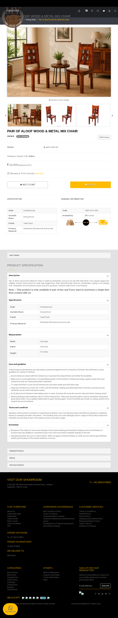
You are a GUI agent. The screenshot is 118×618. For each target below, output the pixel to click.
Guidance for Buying (87, 526)
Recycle (10, 587)
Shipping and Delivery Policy (91, 519)
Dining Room (12, 577)
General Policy (85, 514)
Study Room (12, 589)
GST (9, 526)
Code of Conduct (50, 514)
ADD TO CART (28, 185)
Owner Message (14, 514)
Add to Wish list (51, 147)
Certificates (12, 516)
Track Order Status (51, 577)
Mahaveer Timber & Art (91, 604)
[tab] (59, 255)
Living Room (12, 585)
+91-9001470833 (16, 537)
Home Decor (12, 580)
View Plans (39, 173)
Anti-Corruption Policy (52, 511)
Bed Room (11, 575)
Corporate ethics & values (53, 516)
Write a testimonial (51, 572)
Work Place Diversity (51, 526)
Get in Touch (12, 521)
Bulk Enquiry (104, 137)
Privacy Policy (84, 516)
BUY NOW (91, 185)
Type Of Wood (85, 523)
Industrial (11, 582)
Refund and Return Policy (89, 521)
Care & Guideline (14, 523)
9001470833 (15, 546)
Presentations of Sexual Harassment (58, 523)
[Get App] (82, 594)
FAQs (45, 580)
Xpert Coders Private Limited (43, 604)
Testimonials (12, 519)
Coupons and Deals (51, 575)
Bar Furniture (12, 572)
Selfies (32, 156)
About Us (11, 511)
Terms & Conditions (87, 511)
